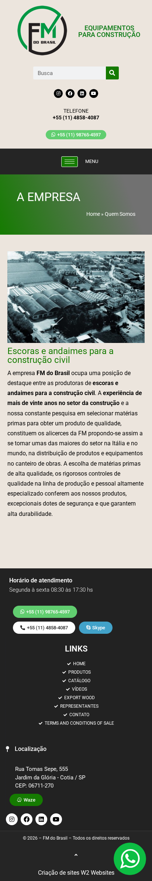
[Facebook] (70, 93)
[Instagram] (58, 93)
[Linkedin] (81, 93)
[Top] (76, 855)
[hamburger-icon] (69, 161)
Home (93, 214)
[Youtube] (93, 93)
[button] (26, 749)
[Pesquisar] (112, 73)
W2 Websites (97, 872)
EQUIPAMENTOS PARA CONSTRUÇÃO (109, 31)
